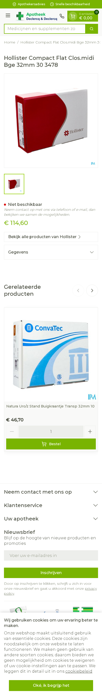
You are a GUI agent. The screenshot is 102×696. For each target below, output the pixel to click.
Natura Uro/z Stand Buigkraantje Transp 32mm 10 (50, 406)
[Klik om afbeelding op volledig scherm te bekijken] (51, 121)
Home (9, 42)
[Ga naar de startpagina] (35, 16)
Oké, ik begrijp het (51, 685)
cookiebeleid (78, 671)
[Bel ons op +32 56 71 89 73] (61, 16)
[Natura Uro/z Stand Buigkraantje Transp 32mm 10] (51, 355)
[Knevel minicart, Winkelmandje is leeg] (72, 16)
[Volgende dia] (92, 290)
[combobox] (45, 29)
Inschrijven (51, 572)
